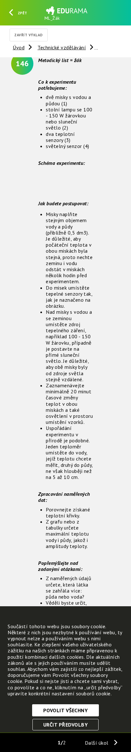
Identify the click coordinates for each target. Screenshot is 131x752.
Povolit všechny (65, 710)
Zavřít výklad (28, 35)
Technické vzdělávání (62, 47)
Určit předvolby (65, 724)
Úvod (18, 47)
